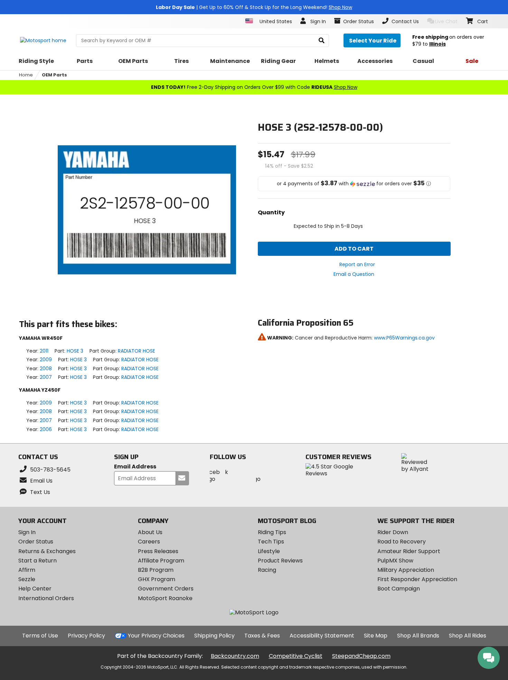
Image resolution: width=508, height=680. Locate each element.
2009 (46, 359)
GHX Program (156, 579)
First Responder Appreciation (417, 579)
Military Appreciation (405, 570)
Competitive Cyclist (295, 656)
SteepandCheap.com (361, 656)
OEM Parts (54, 75)
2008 (46, 368)
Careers (149, 542)
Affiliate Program (161, 561)
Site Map (375, 636)
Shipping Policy (214, 636)
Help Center (34, 589)
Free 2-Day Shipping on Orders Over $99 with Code (254, 87)
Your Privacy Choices (156, 635)
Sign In (27, 532)
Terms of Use (40, 636)
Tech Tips (271, 542)
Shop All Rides (467, 636)
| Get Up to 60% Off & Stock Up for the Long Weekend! (254, 7)
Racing (267, 570)
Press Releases (158, 551)
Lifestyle (269, 551)
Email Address (135, 467)
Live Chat (446, 21)
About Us (150, 532)
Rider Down (392, 532)
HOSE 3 (75, 350)
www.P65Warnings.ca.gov (404, 337)
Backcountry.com (235, 656)
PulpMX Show (395, 561)
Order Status (35, 542)
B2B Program (155, 570)
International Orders (46, 598)
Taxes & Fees (262, 636)
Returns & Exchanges (47, 551)
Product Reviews (280, 561)
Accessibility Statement (322, 636)
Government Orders (166, 589)
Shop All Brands (418, 636)
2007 (46, 377)
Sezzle (26, 579)
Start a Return (37, 561)
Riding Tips (272, 532)
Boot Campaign (398, 589)
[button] (354, 183)
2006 (46, 429)
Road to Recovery (401, 542)
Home (26, 75)
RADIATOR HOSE (136, 350)
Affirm (26, 570)
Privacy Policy (86, 636)
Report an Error (357, 264)
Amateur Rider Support (408, 551)
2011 (44, 350)
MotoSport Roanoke (165, 598)
